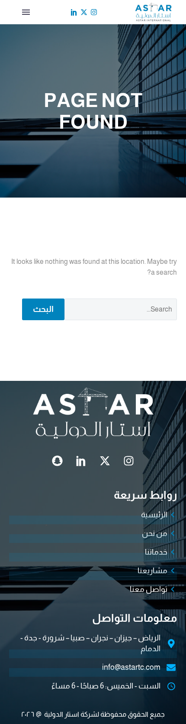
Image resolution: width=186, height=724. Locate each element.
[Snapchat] (57, 461)
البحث (43, 309)
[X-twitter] (83, 12)
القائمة (26, 12)
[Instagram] (93, 12)
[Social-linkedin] (74, 12)
